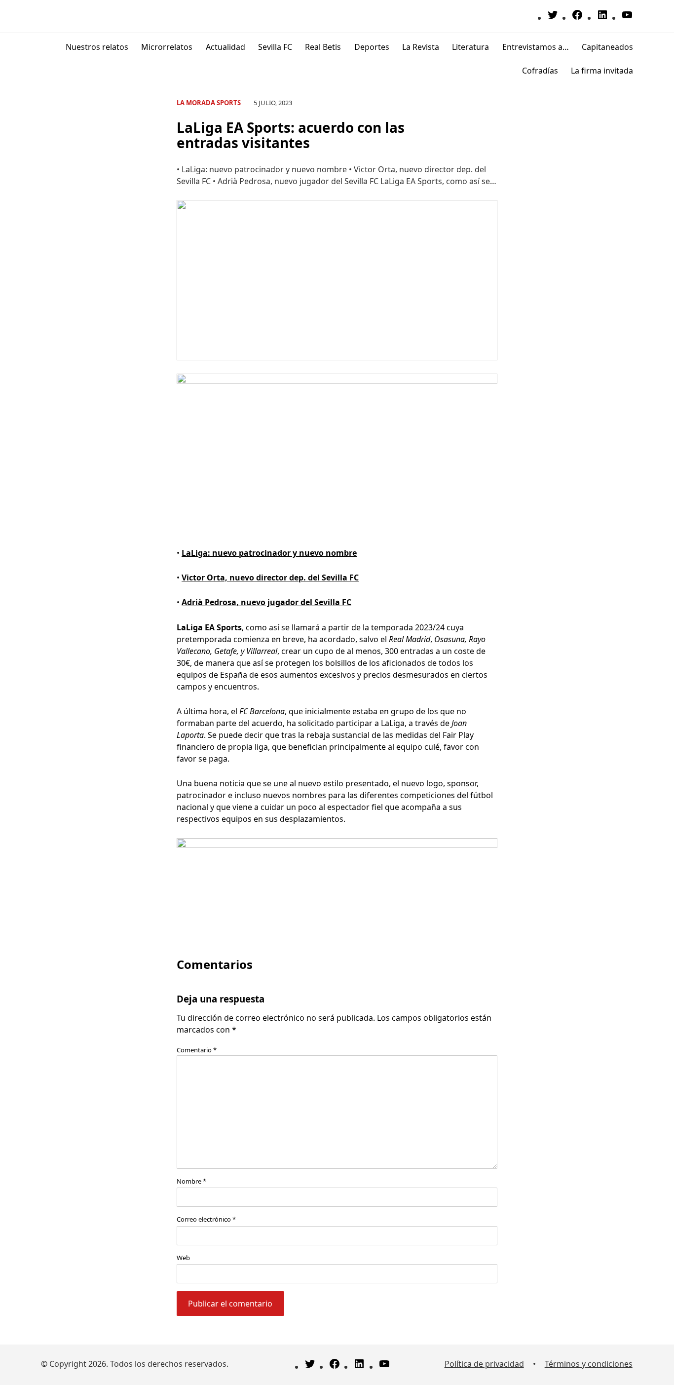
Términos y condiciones (589, 1363)
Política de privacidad (484, 1363)
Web (183, 1257)
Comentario (197, 1049)
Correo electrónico (206, 1219)
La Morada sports (209, 102)
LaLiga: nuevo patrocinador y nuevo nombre (269, 552)
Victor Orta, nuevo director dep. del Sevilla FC (270, 577)
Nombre (191, 1181)
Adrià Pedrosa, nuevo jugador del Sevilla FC (266, 602)
